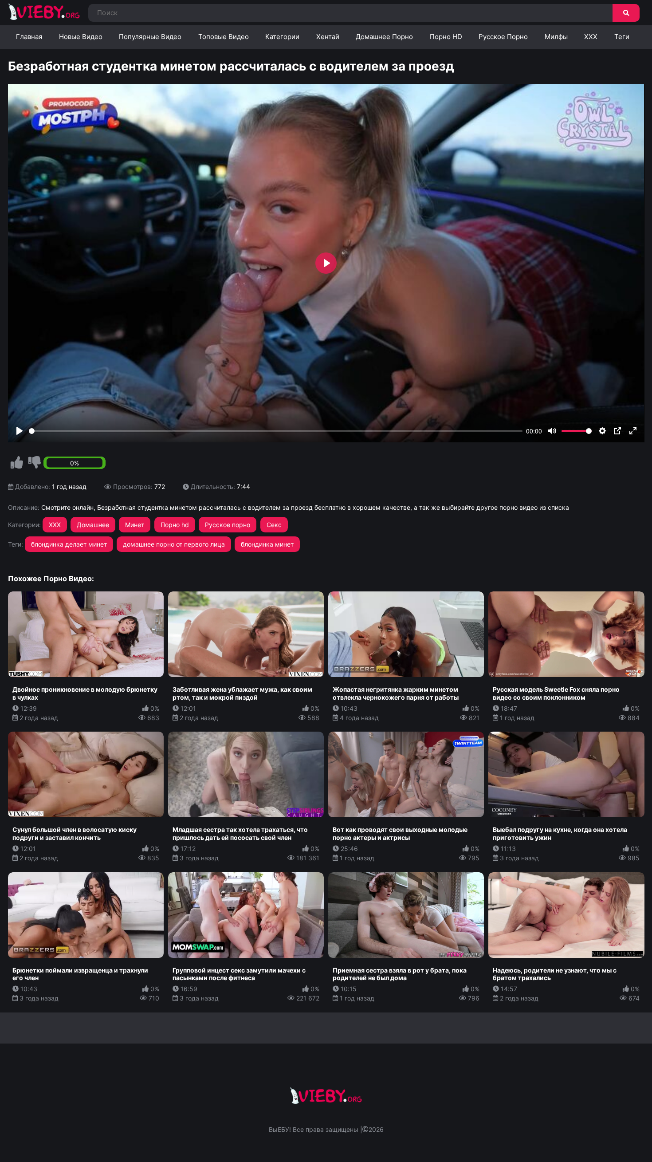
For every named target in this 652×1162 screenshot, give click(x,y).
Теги (621, 36)
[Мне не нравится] (34, 463)
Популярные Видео (150, 36)
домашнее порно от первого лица (174, 544)
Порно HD (446, 36)
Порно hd (175, 524)
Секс (274, 524)
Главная (29, 36)
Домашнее (93, 524)
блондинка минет (267, 544)
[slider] (276, 431)
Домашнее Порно (384, 36)
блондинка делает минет (69, 544)
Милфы (556, 36)
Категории (282, 36)
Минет (134, 524)
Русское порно (227, 524)
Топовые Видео (223, 36)
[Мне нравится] (17, 463)
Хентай (327, 36)
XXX (590, 36)
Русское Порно (503, 36)
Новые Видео (80, 36)
